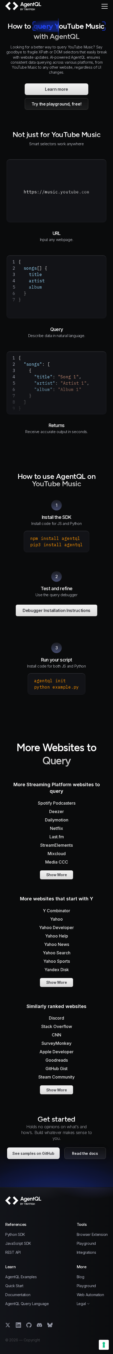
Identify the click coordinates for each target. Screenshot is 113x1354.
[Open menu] (104, 6)
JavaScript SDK (18, 1243)
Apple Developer (56, 1051)
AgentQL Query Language (27, 1304)
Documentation (17, 1295)
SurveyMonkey (56, 1043)
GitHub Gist (56, 1068)
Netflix (56, 828)
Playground (86, 1243)
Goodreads (56, 1060)
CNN (56, 1034)
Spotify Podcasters (56, 803)
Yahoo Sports (56, 961)
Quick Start (14, 1286)
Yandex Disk (56, 969)
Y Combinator (56, 910)
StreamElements (56, 845)
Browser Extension (92, 1234)
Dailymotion (56, 820)
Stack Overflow (56, 1026)
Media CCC (56, 862)
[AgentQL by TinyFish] (23, 6)
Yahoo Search (56, 952)
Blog (80, 1277)
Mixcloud (57, 853)
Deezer (56, 811)
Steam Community (56, 1077)
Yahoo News (56, 944)
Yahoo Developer (56, 927)
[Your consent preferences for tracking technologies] (104, 1345)
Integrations (86, 1252)
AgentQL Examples (21, 1277)
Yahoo (56, 919)
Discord (56, 1018)
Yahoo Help (56, 936)
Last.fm (56, 836)
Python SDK (15, 1234)
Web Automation (90, 1295)
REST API (13, 1252)
